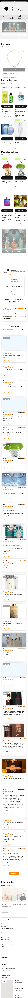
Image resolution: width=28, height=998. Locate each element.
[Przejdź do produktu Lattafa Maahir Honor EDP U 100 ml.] (20, 130)
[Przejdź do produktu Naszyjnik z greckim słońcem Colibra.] (14, 61)
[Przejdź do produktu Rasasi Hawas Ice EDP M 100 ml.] (7, 130)
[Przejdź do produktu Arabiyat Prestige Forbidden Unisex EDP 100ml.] (7, 169)
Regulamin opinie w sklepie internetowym (10, 944)
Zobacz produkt (7, 106)
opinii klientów (7, 314)
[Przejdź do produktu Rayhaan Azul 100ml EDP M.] (20, 97)
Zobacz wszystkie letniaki (6, 83)
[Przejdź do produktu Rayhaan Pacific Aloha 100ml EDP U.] (7, 201)
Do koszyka (14, 69)
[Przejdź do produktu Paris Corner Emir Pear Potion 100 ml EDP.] (20, 201)
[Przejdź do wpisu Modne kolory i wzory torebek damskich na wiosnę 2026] (14, 895)
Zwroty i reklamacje (5, 937)
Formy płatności (4, 924)
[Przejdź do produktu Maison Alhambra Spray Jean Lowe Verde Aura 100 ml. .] (7, 97)
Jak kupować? (4, 977)
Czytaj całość (5, 912)
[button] (9, 274)
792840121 (16, 7)
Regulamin (3, 946)
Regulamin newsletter (6, 970)
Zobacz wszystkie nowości (7, 46)
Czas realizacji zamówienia (7, 928)
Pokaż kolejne (14, 873)
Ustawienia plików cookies (7, 941)
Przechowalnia (4, 959)
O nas (2, 973)
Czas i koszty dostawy (6, 926)
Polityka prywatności (5, 939)
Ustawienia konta (5, 957)
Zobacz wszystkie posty (6, 885)
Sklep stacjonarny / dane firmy (8, 968)
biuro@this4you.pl (18, 10)
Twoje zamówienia (5, 955)
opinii (17, 271)
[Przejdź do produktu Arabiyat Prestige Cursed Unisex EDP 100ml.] (20, 169)
